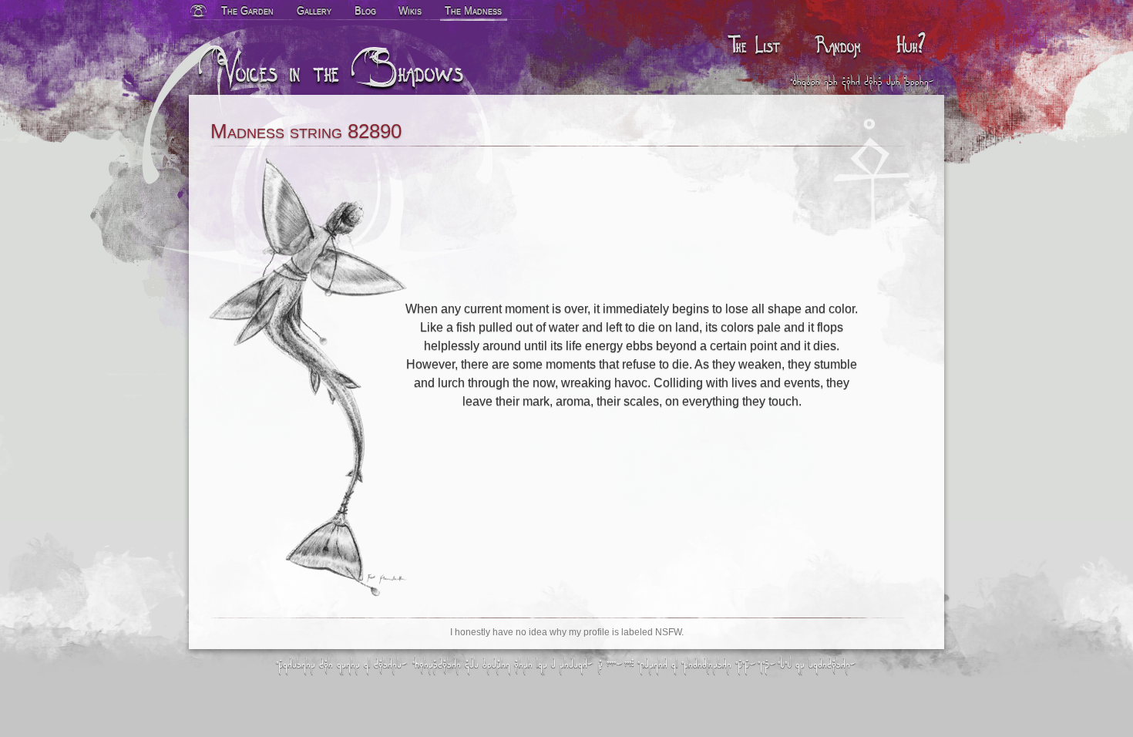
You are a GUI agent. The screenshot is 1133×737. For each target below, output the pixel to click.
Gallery (314, 10)
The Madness (473, 10)
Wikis (410, 10)
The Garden (247, 10)
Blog (365, 10)
